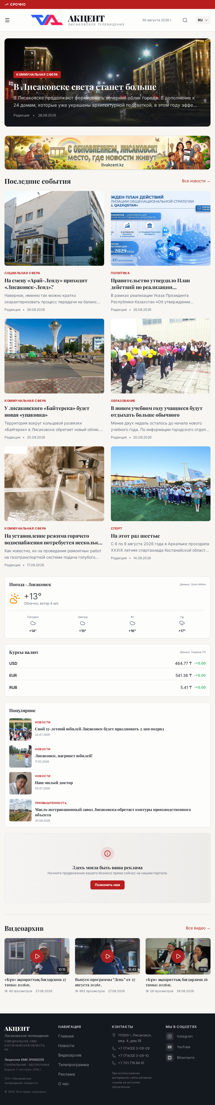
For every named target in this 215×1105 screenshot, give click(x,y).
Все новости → (196, 180)
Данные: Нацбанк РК (193, 652)
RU (200, 20)
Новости (66, 1045)
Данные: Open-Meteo (193, 584)
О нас (63, 1083)
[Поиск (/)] (185, 20)
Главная (66, 1036)
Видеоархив (69, 1055)
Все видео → (198, 928)
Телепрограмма (73, 1064)
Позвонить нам (107, 885)
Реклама (66, 1074)
